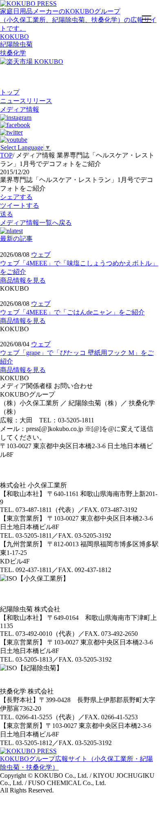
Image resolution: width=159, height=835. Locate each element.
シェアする (16, 196)
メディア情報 (19, 109)
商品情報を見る (23, 280)
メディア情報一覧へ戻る (36, 222)
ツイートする (19, 205)
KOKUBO (14, 36)
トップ (10, 92)
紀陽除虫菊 (16, 44)
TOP (6, 155)
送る (6, 214)
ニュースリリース (26, 100)
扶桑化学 (13, 52)
